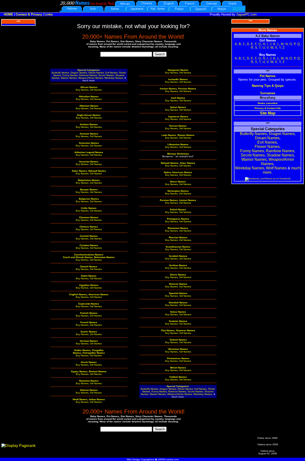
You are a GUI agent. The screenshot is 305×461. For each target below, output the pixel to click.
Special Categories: (88, 70)
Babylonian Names (89, 180)
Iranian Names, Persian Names (178, 88)
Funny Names (70, 75)
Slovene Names (178, 284)
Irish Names (178, 98)
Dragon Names (79, 72)
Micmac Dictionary (178, 153)
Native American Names (178, 172)
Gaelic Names (89, 331)
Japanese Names (178, 116)
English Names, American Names (88, 294)
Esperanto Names (88, 303)
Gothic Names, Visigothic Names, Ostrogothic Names (89, 351)
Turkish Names (178, 339)
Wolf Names (276, 168)
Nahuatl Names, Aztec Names (178, 163)
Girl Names (96, 89)
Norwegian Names (178, 191)
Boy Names (82, 89)
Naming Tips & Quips (268, 86)
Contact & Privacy (29, 14)
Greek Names (89, 362)
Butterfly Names (60, 72)
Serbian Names (178, 265)
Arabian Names (89, 124)
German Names (89, 341)
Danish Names (88, 266)
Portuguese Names (178, 219)
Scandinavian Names (178, 246)
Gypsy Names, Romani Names (89, 371)
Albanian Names (88, 105)
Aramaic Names (89, 133)
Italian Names (178, 107)
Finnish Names (88, 313)
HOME (8, 14)
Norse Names (178, 181)
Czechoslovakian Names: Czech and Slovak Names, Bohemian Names (89, 256)
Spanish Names (178, 293)
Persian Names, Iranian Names (178, 200)
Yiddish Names (178, 377)
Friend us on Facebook (277, 178)
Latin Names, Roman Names (178, 135)
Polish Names (178, 209)
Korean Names (178, 125)
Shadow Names (280, 155)
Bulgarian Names (89, 198)
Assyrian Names (88, 161)
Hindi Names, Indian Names (89, 399)
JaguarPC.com (246, 14)
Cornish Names (89, 236)
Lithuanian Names (178, 144)
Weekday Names (113, 78)
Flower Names (267, 147)
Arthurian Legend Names (88, 152)
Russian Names (178, 237)
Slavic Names (178, 274)
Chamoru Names (88, 217)
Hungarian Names (178, 70)
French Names (88, 322)
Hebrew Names (89, 390)
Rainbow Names (88, 75)
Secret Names (106, 75)
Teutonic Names (178, 321)
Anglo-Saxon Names (89, 115)
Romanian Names (178, 228)
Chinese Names (89, 226)
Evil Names (111, 72)
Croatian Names (89, 245)
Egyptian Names (88, 285)
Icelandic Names (178, 79)
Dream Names (96, 72)
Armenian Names (89, 143)
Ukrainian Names (178, 349)
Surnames (267, 93)
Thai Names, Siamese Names (178, 330)
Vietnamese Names (178, 358)
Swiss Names (178, 312)
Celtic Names (89, 208)
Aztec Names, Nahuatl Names (89, 171)
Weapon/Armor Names (90, 78)
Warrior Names (69, 78)
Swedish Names (178, 302)
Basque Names (89, 189)
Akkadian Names (89, 96)
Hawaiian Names (89, 380)
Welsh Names (178, 367)
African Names (88, 87)
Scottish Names (178, 256)
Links (49, 14)
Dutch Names (89, 276)
